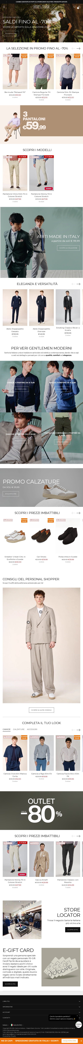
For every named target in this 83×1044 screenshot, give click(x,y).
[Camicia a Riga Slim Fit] (41, 753)
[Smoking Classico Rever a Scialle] (68, 307)
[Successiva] (76, 2)
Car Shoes (41, 557)
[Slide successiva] (78, 48)
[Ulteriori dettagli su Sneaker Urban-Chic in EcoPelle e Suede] (33, 695)
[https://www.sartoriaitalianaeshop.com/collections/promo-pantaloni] (41, 124)
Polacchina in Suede (68, 557)
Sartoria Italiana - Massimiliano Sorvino (27, 1028)
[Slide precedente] (73, 48)
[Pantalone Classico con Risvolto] (68, 859)
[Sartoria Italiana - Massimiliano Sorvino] (41, 6)
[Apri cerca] (74, 7)
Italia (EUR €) (17, 1025)
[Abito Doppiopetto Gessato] (15, 307)
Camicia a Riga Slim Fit (41, 774)
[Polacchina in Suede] (68, 536)
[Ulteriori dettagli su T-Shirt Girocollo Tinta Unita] (40, 612)
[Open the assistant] (78, 1024)
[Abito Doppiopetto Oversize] (41, 307)
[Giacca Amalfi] (41, 859)
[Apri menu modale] (4, 7)
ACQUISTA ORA (69, 1041)
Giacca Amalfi (41, 880)
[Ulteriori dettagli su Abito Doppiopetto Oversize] (28, 622)
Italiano (5, 1025)
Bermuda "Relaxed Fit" (15, 92)
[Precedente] (6, 2)
